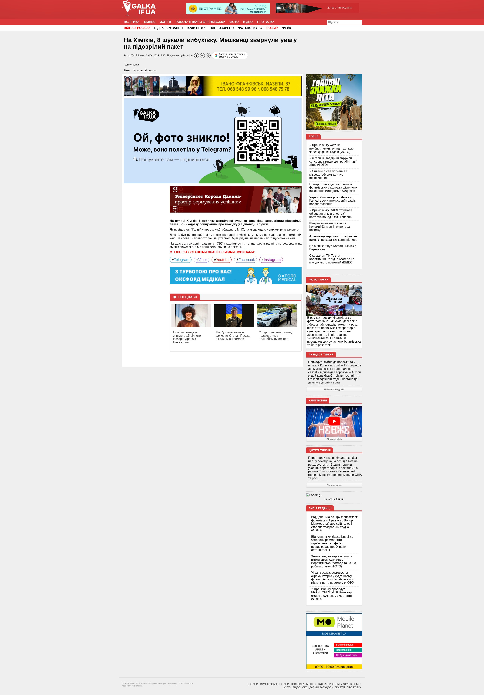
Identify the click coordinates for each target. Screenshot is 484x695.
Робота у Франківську (345, 684)
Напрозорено (222, 28)
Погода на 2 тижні (334, 499)
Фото (234, 21)
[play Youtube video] (334, 421)
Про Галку (265, 21)
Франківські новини (145, 70)
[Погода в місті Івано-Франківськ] (334, 495)
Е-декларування (168, 28)
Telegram (181, 260)
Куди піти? (196, 28)
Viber (202, 260)
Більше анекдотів (334, 389)
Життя (165, 21)
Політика (132, 21)
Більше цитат (334, 485)
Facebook (246, 260)
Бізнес (150, 21)
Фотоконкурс (250, 28)
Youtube (223, 260)
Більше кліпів (334, 439)
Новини (252, 684)
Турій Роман (137, 55)
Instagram (272, 260)
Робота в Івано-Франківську (200, 21)
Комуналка (131, 64)
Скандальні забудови (317, 687)
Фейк (286, 28)
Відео (248, 21)
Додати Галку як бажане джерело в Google (232, 55)
